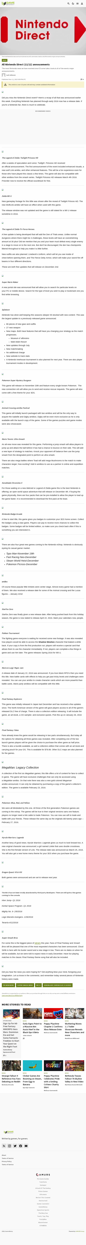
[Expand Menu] (77, 3)
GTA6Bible (43, 1226)
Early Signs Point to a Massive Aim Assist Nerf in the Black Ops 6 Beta (32, 1028)
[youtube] (26, 1146)
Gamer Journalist (43, 1204)
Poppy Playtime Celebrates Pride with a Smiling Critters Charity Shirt (52, 1081)
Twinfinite (43, 1182)
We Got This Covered (43, 1198)
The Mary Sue (43, 1213)
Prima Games (43, 1191)
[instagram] (9, 1146)
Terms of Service (7, 1158)
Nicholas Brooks (8, 1085)
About (4, 1155)
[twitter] (15, 1146)
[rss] (4, 1146)
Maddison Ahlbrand (72, 1038)
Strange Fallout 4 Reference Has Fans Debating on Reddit (11, 1078)
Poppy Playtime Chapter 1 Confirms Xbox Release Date (53, 1026)
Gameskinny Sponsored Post (9, 1051)
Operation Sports (43, 1210)
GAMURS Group (80, 1231)
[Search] (68, 3)
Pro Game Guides (43, 1179)
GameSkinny (43, 1207)
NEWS (38, 943)
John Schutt (27, 1035)
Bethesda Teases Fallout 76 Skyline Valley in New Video (74, 1078)
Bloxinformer (43, 1222)
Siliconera (43, 1194)
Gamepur (43, 1185)
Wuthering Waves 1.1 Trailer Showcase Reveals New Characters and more (74, 1029)
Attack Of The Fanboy (43, 1188)
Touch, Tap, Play (43, 1216)
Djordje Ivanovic (29, 1088)
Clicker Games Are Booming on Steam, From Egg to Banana (32, 1080)
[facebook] (20, 1146)
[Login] (82, 3)
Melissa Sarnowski (50, 1033)
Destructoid (43, 1201)
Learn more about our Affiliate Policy (12, 995)
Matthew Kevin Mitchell (73, 1085)
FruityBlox (43, 1219)
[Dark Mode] (73, 3)
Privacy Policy (7, 1161)
